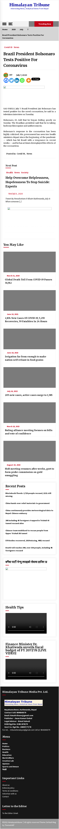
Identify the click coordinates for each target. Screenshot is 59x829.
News (16, 47)
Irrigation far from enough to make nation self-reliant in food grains (25, 358)
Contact (5, 796)
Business (6, 749)
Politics (5, 746)
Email (16, 813)
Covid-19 (8, 47)
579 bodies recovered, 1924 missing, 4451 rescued (27, 540)
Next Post (11, 165)
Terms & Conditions (10, 791)
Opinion (5, 763)
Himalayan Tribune (29, 4)
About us (6, 785)
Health (9, 172)
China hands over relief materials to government (27, 503)
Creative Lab (8, 761)
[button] (31, 24)
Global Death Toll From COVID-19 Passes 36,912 (28, 281)
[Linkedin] (16, 80)
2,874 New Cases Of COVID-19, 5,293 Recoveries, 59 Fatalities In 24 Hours (26, 320)
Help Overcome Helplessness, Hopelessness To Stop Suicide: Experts (27, 182)
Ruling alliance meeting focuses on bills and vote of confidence (28, 432)
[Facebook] (6, 80)
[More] (28, 80)
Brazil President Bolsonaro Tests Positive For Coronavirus (29, 59)
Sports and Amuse (10, 766)
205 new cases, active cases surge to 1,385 (28, 395)
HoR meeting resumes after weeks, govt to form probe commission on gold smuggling (29, 472)
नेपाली (4, 769)
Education (7, 755)
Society (24, 172)
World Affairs (8, 758)
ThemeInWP (9, 825)
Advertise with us (9, 793)
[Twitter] (11, 80)
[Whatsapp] (22, 80)
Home (5, 743)
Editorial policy (8, 788)
